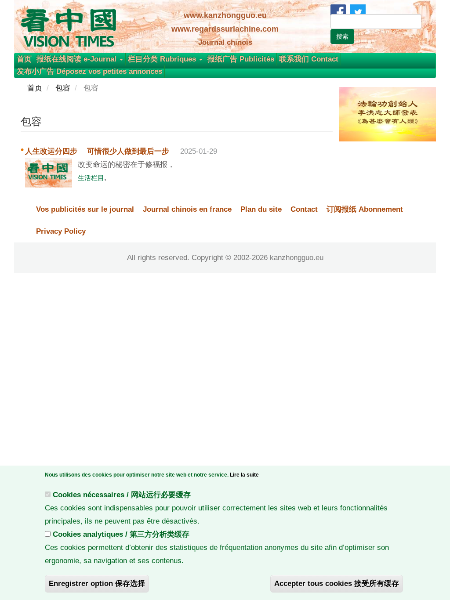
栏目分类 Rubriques (163, 59)
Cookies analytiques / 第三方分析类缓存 (121, 534)
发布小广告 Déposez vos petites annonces (89, 71)
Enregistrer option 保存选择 (97, 583)
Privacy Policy (61, 231)
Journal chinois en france (187, 209)
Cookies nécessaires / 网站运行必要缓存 (122, 495)
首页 (24, 59)
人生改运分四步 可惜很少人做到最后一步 (98, 151)
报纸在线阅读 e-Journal (77, 59)
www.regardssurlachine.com (225, 29)
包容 (62, 88)
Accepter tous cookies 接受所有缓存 (336, 583)
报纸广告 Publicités (240, 59)
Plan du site (261, 209)
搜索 (342, 36)
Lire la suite (244, 475)
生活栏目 (91, 177)
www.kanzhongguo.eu (225, 15)
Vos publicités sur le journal (85, 209)
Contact (304, 209)
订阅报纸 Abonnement (365, 209)
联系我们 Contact (308, 59)
